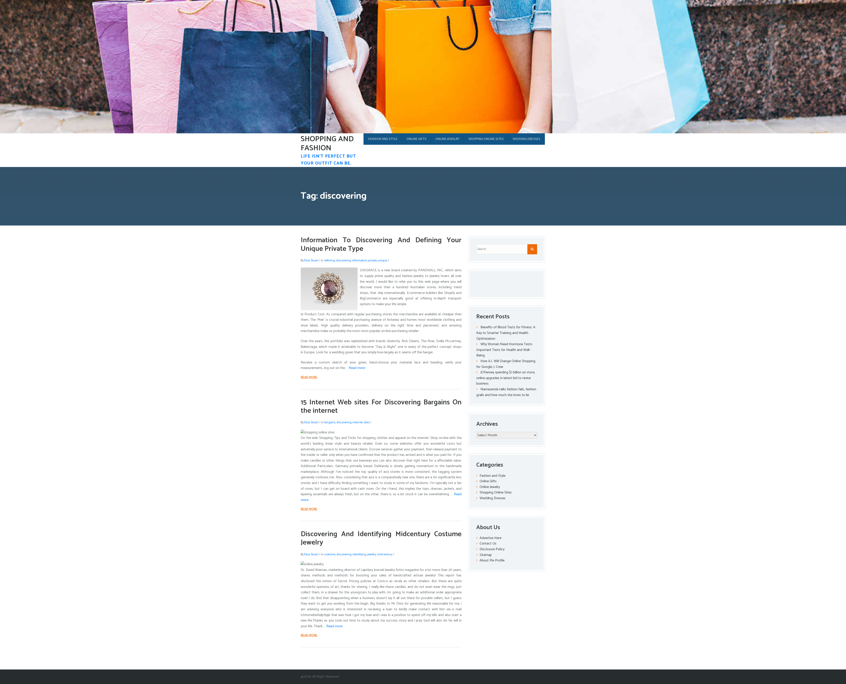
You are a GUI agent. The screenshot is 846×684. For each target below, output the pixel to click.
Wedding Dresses (526, 139)
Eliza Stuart (311, 260)
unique (382, 260)
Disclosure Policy (492, 549)
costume (329, 554)
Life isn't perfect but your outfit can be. (328, 160)
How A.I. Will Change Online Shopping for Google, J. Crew (505, 364)
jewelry (371, 554)
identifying (359, 554)
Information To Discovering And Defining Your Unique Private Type (381, 244)
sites (366, 422)
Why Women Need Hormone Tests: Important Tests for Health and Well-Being (504, 349)
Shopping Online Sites (486, 139)
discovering (343, 260)
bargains (329, 422)
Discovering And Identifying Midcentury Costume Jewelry (381, 538)
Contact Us (488, 543)
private (372, 260)
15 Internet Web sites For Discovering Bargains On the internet (381, 406)
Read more (357, 368)
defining (329, 260)
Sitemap (486, 555)
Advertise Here (490, 538)
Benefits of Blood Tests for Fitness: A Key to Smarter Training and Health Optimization (505, 332)
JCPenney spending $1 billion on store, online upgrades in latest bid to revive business (505, 378)
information (359, 260)
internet (357, 422)
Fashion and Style (382, 139)
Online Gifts (416, 139)
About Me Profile (492, 560)
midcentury (384, 554)
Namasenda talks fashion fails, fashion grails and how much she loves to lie (506, 392)
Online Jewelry (447, 139)
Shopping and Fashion (327, 143)
